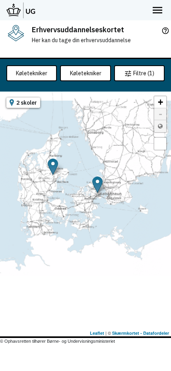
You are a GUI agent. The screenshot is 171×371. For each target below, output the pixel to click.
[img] (15, 33)
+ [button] (160, 102)
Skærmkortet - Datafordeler (140, 333)
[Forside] (21, 10)
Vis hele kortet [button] (160, 126)
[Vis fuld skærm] (160, 144)
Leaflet (97, 333)
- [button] (160, 114)
